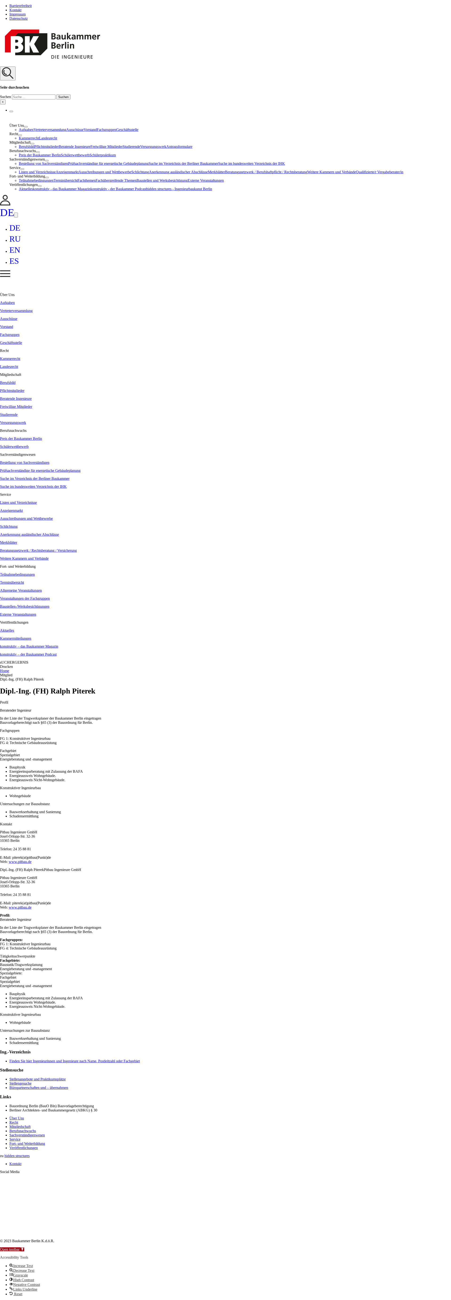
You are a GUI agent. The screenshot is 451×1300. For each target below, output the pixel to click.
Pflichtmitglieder (46, 147)
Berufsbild (26, 147)
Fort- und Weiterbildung (27, 1144)
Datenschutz (18, 18)
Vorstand (90, 130)
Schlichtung (140, 172)
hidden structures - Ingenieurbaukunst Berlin (179, 189)
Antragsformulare (179, 147)
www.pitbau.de (20, 862)
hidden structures (17, 1156)
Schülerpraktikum (102, 155)
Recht (13, 1122)
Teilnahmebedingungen (36, 180)
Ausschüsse (75, 130)
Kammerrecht (29, 138)
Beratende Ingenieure (74, 147)
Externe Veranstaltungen (206, 180)
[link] (5, 204)
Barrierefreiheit (20, 6)
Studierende (131, 147)
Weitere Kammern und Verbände (331, 172)
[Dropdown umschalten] (11, 111)
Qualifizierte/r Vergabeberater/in (379, 172)
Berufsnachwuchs (22, 1131)
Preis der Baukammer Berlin (40, 155)
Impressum (17, 14)
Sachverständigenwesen (27, 1135)
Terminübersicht (66, 180)
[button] (225, 85)
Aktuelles (26, 189)
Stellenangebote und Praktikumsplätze (37, 1079)
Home (4, 671)
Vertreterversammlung (50, 130)
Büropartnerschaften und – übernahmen (38, 1088)
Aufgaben (26, 130)
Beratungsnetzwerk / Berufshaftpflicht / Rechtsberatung (266, 172)
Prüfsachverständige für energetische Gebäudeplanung (108, 163)
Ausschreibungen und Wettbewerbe (104, 172)
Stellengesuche (20, 1083)
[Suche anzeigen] (8, 73)
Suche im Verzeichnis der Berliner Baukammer (183, 163)
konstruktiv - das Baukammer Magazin (61, 189)
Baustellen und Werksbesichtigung (162, 180)
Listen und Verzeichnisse (37, 172)
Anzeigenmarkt (67, 172)
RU (15, 239)
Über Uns (16, 1118)
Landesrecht (48, 138)
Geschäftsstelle (127, 130)
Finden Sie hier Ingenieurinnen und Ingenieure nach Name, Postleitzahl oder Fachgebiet (74, 1061)
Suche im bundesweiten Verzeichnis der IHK (251, 163)
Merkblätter (216, 172)
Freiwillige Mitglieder (106, 147)
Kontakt (15, 10)
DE (7, 212)
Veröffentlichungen (23, 1148)
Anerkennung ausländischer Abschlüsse (178, 172)
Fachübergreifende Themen (116, 180)
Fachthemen (87, 180)
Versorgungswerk (153, 147)
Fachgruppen (106, 130)
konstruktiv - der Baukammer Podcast (118, 189)
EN (14, 250)
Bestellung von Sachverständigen (43, 163)
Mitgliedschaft (20, 1127)
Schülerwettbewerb (75, 155)
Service (14, 1139)
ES (14, 261)
